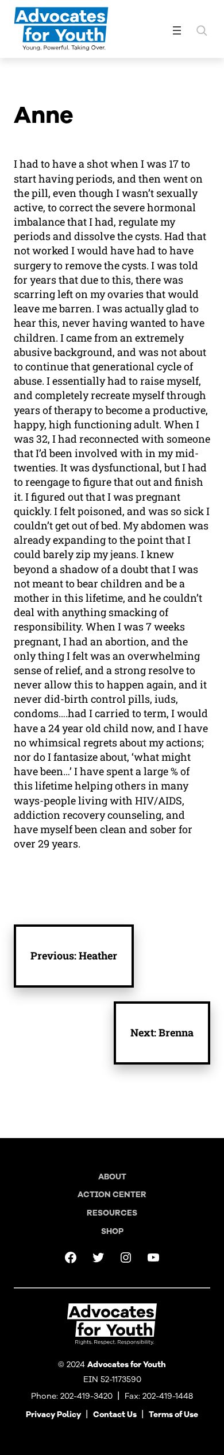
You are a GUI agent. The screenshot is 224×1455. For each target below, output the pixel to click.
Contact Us (115, 1414)
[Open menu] (177, 30)
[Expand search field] (201, 30)
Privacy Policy (53, 1414)
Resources (112, 1213)
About (112, 1176)
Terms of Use (173, 1414)
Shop (112, 1231)
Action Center (112, 1194)
